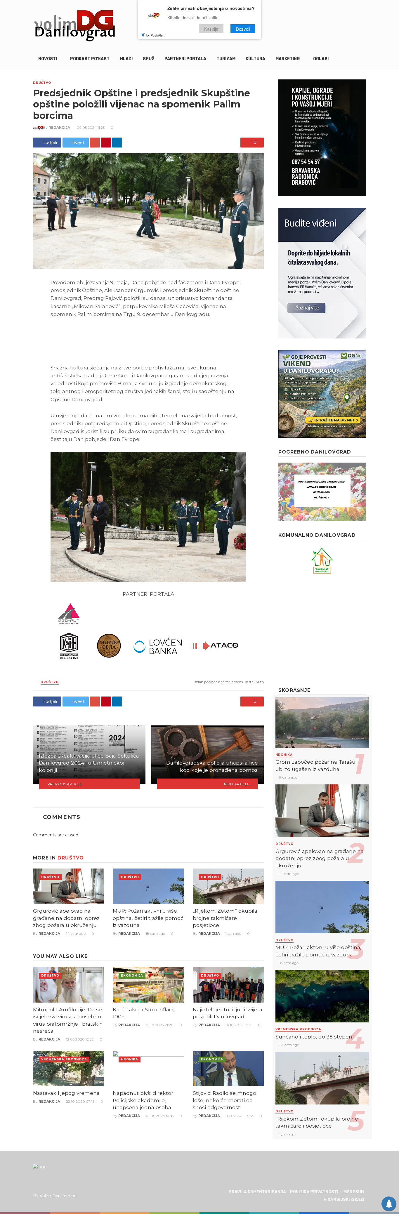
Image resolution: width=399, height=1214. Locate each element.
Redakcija (59, 127)
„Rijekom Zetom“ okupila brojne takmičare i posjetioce (225, 918)
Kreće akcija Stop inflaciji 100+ (144, 1013)
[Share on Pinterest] (106, 142)
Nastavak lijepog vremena (66, 1093)
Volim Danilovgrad (58, 1196)
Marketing (287, 58)
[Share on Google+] (95, 142)
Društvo (42, 83)
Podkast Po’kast (90, 58)
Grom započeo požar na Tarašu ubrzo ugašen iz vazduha (315, 765)
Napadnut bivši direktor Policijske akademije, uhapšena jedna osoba (143, 1100)
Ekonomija (132, 975)
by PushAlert (155, 35)
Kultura (255, 58)
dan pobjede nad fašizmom (220, 682)
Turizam (225, 58)
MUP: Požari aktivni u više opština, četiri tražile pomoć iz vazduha (148, 918)
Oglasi (321, 58)
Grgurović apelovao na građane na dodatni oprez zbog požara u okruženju (66, 918)
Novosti (47, 58)
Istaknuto (256, 682)
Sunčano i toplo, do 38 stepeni (314, 1037)
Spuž (148, 58)
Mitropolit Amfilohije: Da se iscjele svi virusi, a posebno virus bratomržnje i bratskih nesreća (68, 1020)
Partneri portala (185, 58)
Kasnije (211, 29)
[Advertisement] (322, 631)
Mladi (126, 58)
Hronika (129, 1059)
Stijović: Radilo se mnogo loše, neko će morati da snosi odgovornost (224, 1100)
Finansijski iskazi (344, 1199)
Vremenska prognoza (64, 1059)
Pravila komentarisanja (257, 1191)
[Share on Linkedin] (117, 142)
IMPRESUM (353, 1191)
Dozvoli (243, 29)
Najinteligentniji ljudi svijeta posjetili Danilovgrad (227, 1013)
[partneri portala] (148, 632)
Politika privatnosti (314, 1191)
